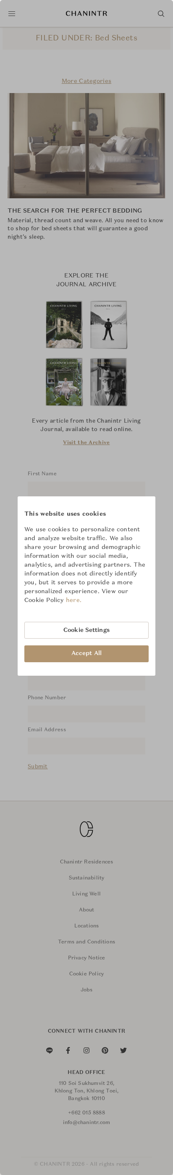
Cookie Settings (86, 630)
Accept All (86, 653)
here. (74, 600)
